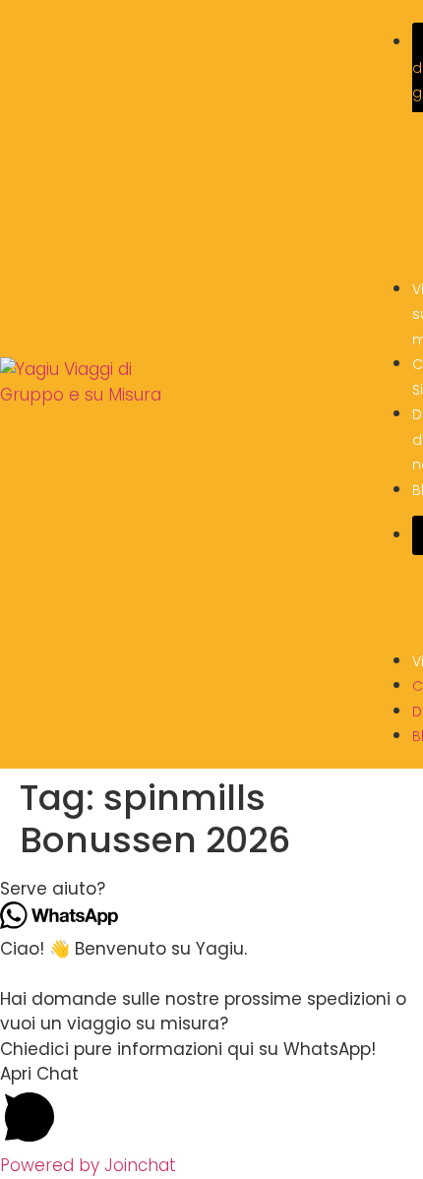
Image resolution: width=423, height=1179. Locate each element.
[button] (211, 889)
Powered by (88, 1165)
